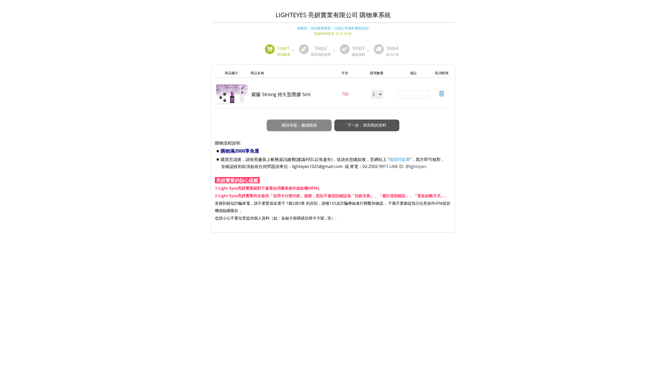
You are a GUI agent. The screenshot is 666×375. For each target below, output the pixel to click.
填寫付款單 (399, 159)
